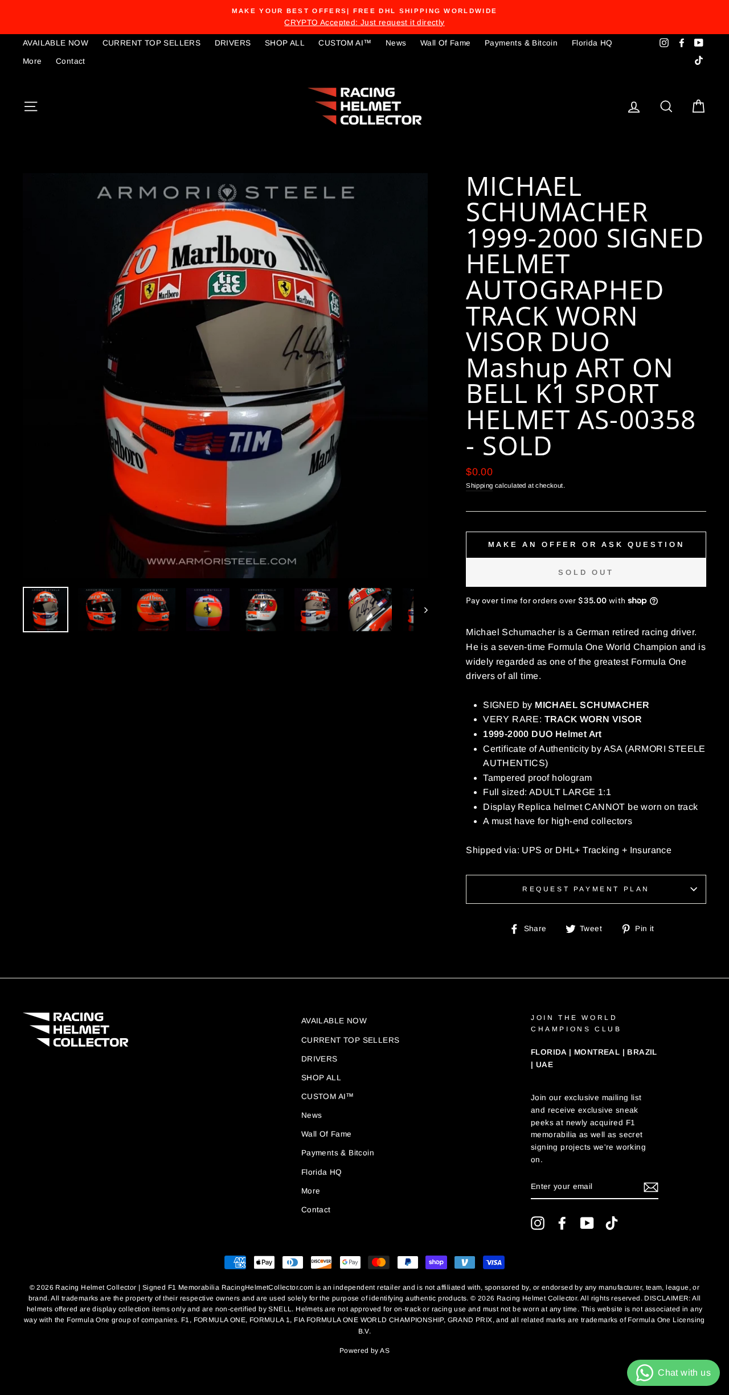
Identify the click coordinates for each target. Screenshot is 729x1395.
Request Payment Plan (586, 889)
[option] (364, 17)
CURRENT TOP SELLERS (152, 43)
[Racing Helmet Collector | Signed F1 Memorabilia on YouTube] (587, 1223)
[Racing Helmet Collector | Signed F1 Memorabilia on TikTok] (612, 1223)
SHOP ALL (285, 43)
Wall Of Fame (445, 43)
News (396, 43)
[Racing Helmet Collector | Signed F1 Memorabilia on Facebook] (562, 1223)
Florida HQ (592, 43)
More (32, 61)
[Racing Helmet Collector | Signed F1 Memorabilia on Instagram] (537, 1223)
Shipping (479, 485)
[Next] (420, 609)
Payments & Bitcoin (521, 43)
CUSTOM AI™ (344, 43)
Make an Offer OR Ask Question (586, 544)
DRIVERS (233, 43)
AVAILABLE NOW (55, 43)
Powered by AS (364, 1351)
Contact (70, 61)
